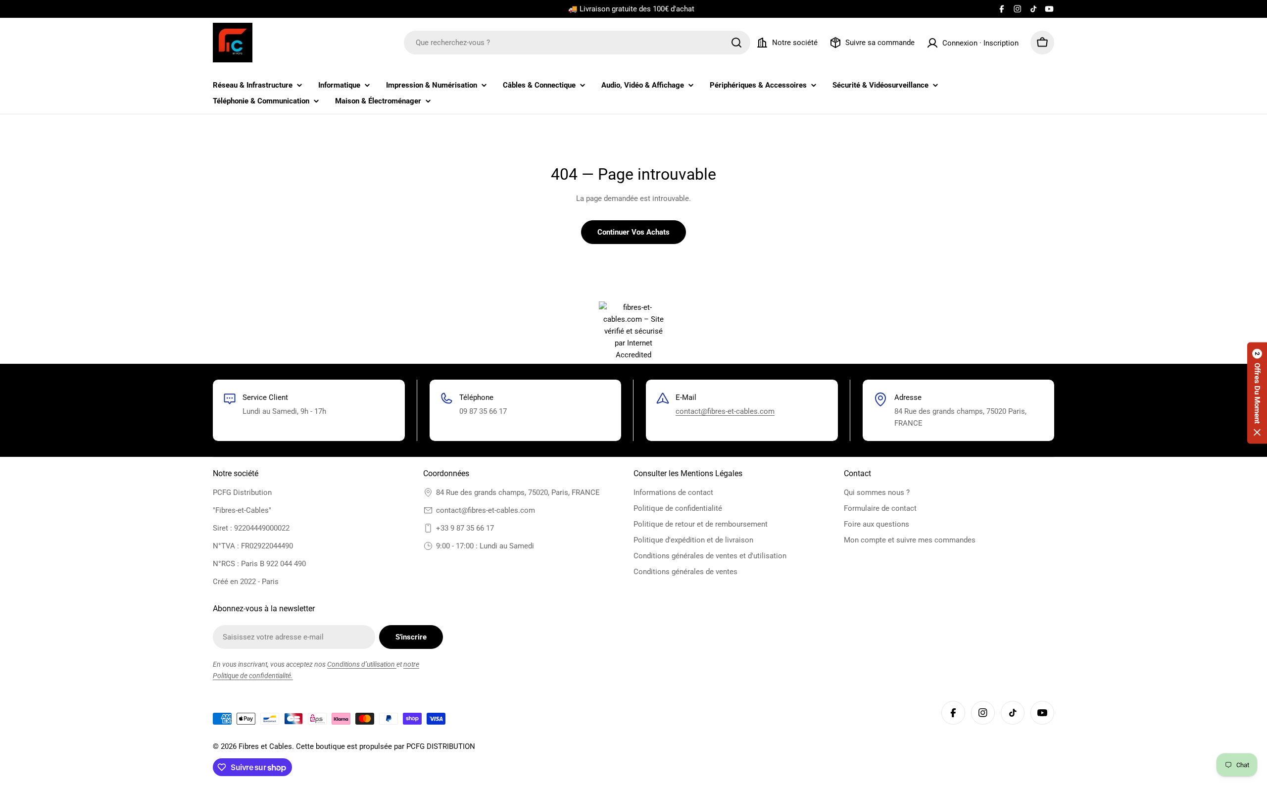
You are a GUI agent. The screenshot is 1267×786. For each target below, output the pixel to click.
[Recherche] (736, 43)
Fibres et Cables (265, 746)
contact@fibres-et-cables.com (725, 411)
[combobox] (577, 42)
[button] (1257, 393)
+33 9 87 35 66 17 (465, 528)
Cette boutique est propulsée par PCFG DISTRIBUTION (385, 746)
